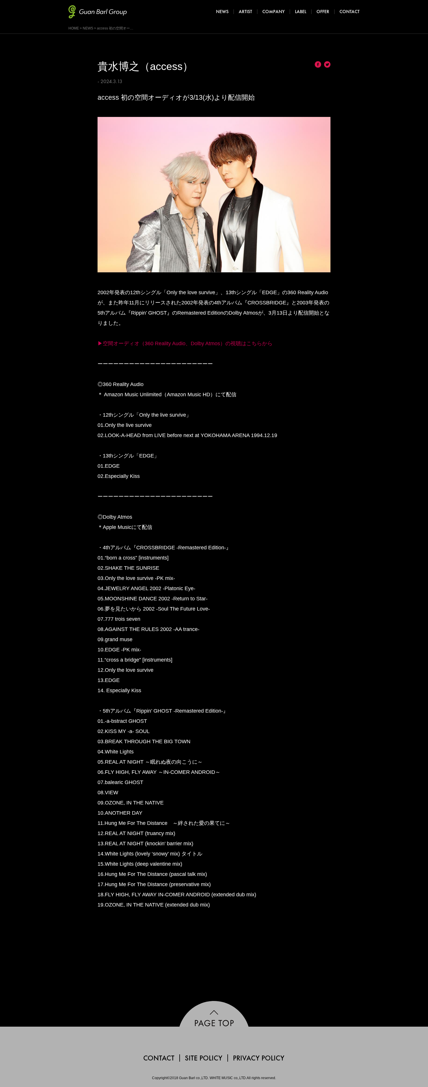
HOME (73, 28)
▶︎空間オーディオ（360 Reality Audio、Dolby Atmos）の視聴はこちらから (185, 343)
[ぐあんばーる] (95, 11)
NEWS (88, 28)
